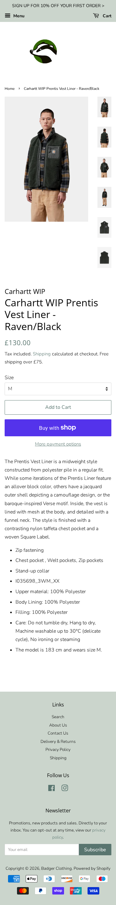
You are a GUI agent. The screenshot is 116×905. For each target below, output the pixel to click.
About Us (58, 725)
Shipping (42, 354)
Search (58, 717)
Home (10, 88)
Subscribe (95, 849)
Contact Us (58, 733)
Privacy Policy (58, 749)
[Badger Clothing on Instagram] (64, 789)
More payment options (58, 444)
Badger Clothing (56, 868)
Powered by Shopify (92, 868)
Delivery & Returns (58, 741)
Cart (106, 16)
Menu (18, 16)
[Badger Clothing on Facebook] (51, 789)
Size (9, 377)
